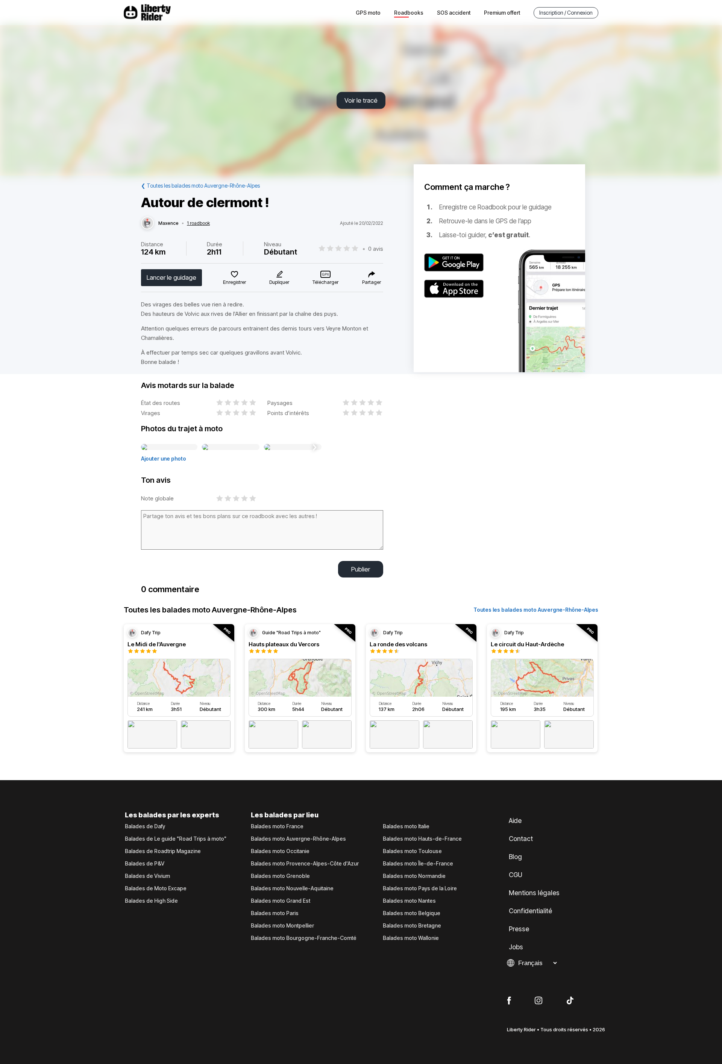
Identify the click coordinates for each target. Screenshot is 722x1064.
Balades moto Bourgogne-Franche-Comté (303, 938)
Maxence (168, 223)
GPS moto (368, 12)
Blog (515, 857)
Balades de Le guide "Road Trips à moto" (175, 838)
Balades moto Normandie (414, 876)
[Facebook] (509, 1000)
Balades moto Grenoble (280, 876)
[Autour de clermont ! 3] (293, 447)
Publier (360, 569)
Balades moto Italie (406, 826)
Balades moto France (277, 826)
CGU (515, 875)
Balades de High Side (151, 900)
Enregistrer (234, 282)
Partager (371, 282)
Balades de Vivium (147, 876)
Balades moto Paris (275, 913)
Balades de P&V (144, 863)
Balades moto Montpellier (282, 925)
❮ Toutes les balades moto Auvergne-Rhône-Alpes (200, 185)
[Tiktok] (570, 1000)
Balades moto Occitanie (280, 851)
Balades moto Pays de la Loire (420, 888)
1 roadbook (198, 223)
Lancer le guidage (171, 277)
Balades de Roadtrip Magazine (163, 851)
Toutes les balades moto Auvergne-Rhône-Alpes (535, 609)
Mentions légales (534, 893)
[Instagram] (538, 1000)
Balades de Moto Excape (156, 888)
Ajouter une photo (163, 458)
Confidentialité (530, 911)
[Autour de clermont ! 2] (230, 447)
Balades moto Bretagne (412, 925)
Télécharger (325, 282)
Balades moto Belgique (411, 913)
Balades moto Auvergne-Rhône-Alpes (298, 838)
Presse (519, 929)
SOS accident (453, 12)
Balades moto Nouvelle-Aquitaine (292, 888)
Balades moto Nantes (409, 900)
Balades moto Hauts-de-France (422, 838)
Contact (521, 839)
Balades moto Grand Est (280, 900)
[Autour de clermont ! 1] (169, 447)
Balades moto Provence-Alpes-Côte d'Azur (305, 863)
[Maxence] (147, 223)
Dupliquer (279, 282)
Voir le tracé (361, 100)
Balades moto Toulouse (412, 851)
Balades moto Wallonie (411, 938)
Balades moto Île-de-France (418, 863)
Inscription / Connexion (566, 12)
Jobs (516, 947)
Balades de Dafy (145, 826)
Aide (515, 821)
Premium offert (502, 12)
